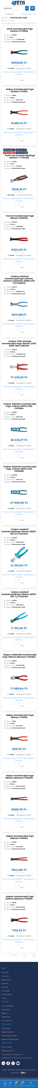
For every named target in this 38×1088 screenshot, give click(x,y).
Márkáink (5, 983)
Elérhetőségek (7, 994)
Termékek (5, 972)
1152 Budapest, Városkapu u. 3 (12, 1054)
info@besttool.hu (8, 1051)
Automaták (5, 991)
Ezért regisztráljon (8, 1006)
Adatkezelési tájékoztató (10, 1039)
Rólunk (4, 998)
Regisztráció (6, 1009)
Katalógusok (6, 1028)
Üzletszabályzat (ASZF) (9, 1036)
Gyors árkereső (7, 1020)
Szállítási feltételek (8, 1032)
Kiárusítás (5, 987)
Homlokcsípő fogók (30, 23)
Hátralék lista (6, 1017)
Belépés (4, 1013)
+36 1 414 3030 (7, 1047)
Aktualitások (6, 980)
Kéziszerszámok (9, 20)
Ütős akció (5, 976)
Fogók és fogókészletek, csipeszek (12, 23)
